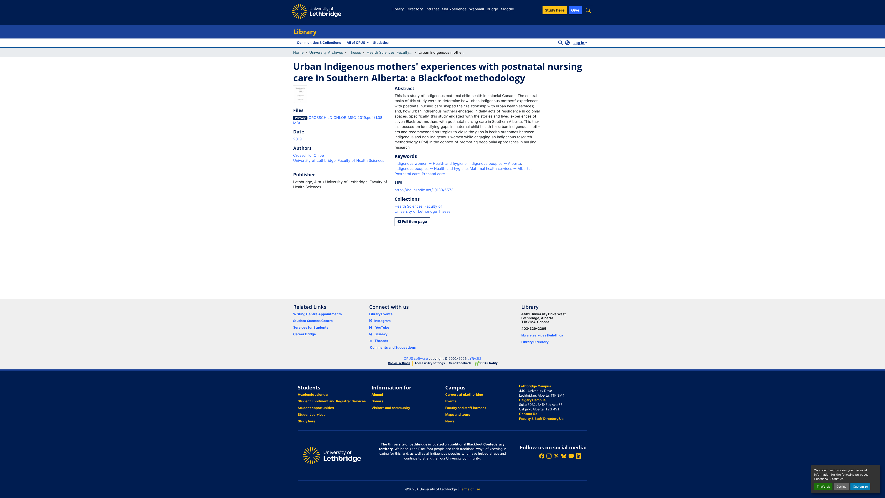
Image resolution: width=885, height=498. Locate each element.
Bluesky (380, 334)
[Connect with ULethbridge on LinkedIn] (578, 456)
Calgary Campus (532, 400)
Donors (377, 401)
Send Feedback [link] (460, 363)
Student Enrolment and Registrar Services (332, 401)
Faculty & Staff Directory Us (541, 419)
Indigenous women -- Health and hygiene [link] (430, 163)
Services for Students (310, 327)
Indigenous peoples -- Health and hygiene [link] (431, 168)
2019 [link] (297, 139)
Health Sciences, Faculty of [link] (390, 52)
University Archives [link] (326, 52)
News (449, 421)
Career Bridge (304, 334)
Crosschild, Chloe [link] (308, 155)
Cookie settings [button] (399, 363)
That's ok (823, 486)
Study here (307, 421)
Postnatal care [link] (407, 173)
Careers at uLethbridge (464, 394)
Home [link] (298, 52)
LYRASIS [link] (474, 358)
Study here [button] (555, 10)
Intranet (432, 9)
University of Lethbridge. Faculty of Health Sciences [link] (338, 160)
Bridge (492, 9)
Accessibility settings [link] (430, 363)
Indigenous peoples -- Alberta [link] (495, 163)
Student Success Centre (313, 321)
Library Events (380, 314)
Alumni (377, 394)
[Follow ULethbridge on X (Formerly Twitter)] (556, 456)
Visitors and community (391, 408)
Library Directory (535, 342)
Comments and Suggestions (393, 347)
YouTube (382, 327)
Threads (381, 341)
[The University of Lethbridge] (332, 455)
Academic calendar (313, 394)
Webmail (476, 9)
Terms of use (470, 489)
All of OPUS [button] (356, 42)
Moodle (507, 9)
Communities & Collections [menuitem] (319, 42)
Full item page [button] (414, 221)
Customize (860, 486)
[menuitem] (357, 42)
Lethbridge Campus (535, 386)
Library (398, 9)
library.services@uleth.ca (542, 335)
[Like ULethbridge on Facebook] (541, 456)
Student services (311, 414)
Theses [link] (355, 52)
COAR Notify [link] (489, 363)
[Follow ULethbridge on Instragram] (549, 456)
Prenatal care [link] (433, 173)
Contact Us (528, 414)
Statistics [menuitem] (381, 42)
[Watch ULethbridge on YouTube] (571, 456)
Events (451, 401)
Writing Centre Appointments (317, 314)
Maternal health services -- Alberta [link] (500, 168)
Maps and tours (457, 414)
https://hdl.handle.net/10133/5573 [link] (424, 190)
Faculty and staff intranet (465, 408)
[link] (341, 120)
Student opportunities (316, 408)
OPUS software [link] (416, 358)
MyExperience (454, 9)
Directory (415, 9)
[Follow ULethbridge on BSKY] (563, 456)
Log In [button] (579, 42)
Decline (841, 486)
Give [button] (575, 10)
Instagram (382, 321)
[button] (588, 10)
